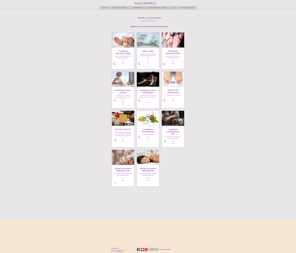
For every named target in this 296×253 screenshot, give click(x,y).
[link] (123, 52)
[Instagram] (146, 249)
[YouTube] (142, 249)
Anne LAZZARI (115, 248)
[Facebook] (138, 249)
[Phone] (115, 182)
